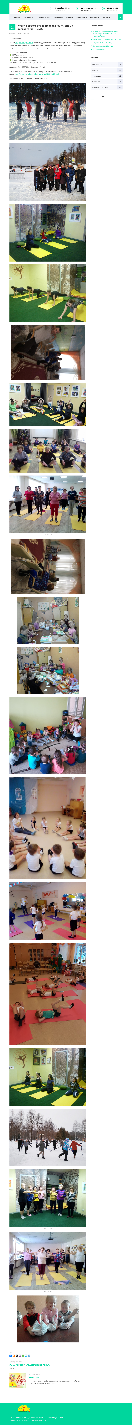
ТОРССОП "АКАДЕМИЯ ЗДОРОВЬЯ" (24, 9)
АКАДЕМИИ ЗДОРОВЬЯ (24, 43)
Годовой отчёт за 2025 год (102, 43)
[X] (17, 1356)
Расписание (58, 17)
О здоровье (80, 17)
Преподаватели (44, 17)
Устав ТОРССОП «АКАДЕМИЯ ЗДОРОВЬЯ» (29, 1365)
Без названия (97, 65)
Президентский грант (23, 33)
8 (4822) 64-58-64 (62, 8)
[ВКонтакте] (10, 1356)
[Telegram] (29, 1356)
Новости (69, 17)
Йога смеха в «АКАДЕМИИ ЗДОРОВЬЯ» (107, 39)
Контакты (107, 17)
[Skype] (26, 1356)
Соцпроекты (95, 17)
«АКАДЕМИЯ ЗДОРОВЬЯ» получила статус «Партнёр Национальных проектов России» (105, 33)
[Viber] (20, 1356)
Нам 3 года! (34, 1377)
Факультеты (28, 17)
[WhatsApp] (23, 1356)
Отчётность (96, 82)
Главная (17, 17)
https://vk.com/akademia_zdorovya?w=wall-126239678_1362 (37, 74)
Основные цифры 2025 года (103, 46)
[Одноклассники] (14, 1356)
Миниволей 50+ (98, 49)
